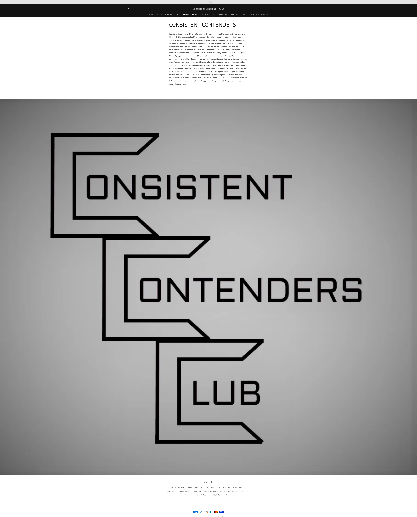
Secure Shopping (238, 487)
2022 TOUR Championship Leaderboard (234, 491)
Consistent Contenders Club (205, 516)
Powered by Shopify (218, 516)
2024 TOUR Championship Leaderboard (223, 495)
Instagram (181, 487)
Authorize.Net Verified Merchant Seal (205, 491)
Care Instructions (224, 487)
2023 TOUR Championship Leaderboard (193, 495)
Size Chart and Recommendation (178, 491)
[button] (129, 8)
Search (173, 487)
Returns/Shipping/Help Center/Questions (201, 487)
